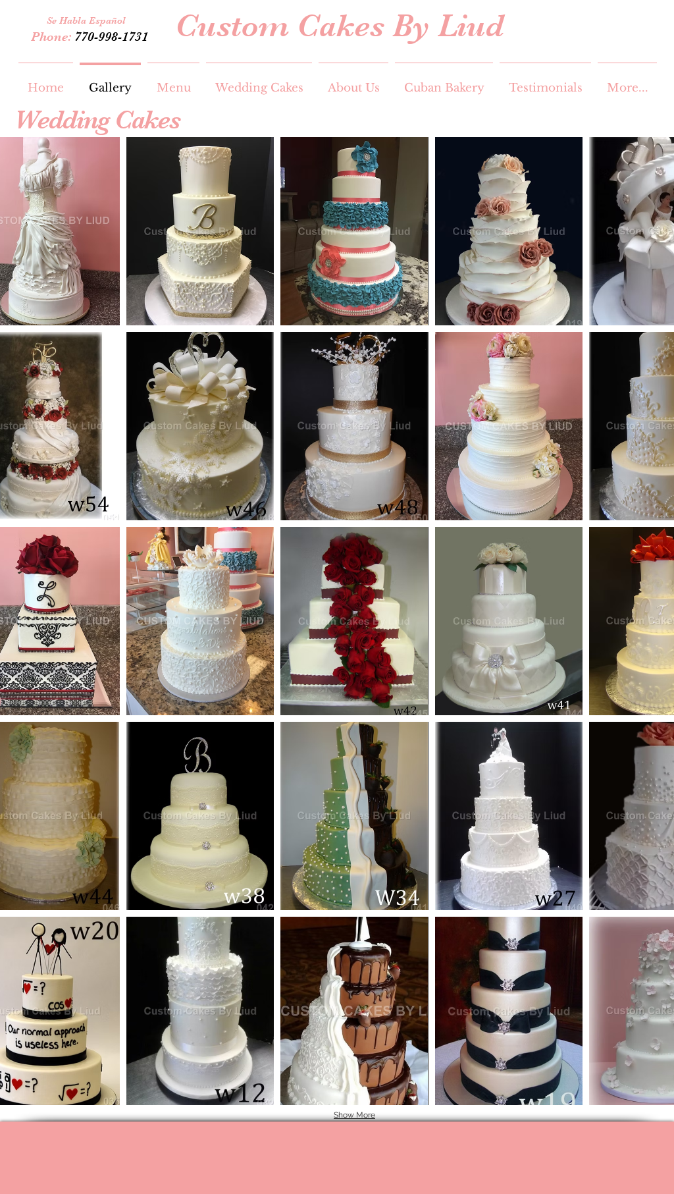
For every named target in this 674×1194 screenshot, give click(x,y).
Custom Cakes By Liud (339, 25)
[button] (200, 231)
